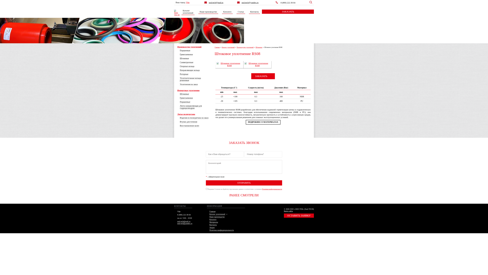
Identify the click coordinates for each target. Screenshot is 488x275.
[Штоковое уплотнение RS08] (229, 66)
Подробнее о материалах (263, 122)
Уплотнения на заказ (189, 84)
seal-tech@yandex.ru (184, 223)
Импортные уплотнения (188, 90)
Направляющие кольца (190, 70)
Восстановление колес (189, 126)
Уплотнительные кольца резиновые (190, 79)
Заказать (288, 11)
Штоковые (184, 58)
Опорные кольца (187, 66)
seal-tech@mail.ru (183, 221)
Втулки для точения (188, 122)
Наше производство (208, 12)
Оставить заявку (299, 215)
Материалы (213, 222)
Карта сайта (288, 211)
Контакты (254, 12)
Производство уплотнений (189, 47)
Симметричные (186, 62)
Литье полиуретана (186, 114)
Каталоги (227, 12)
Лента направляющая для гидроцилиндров (191, 107)
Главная (212, 211)
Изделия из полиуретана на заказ (194, 118)
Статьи (241, 12)
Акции (212, 228)
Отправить (244, 183)
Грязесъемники (186, 54)
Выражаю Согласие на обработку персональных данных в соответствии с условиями (245, 189)
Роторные (184, 74)
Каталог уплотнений (188, 12)
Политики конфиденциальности (272, 189)
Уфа (187, 2)
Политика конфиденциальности (221, 230)
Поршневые (185, 50)
